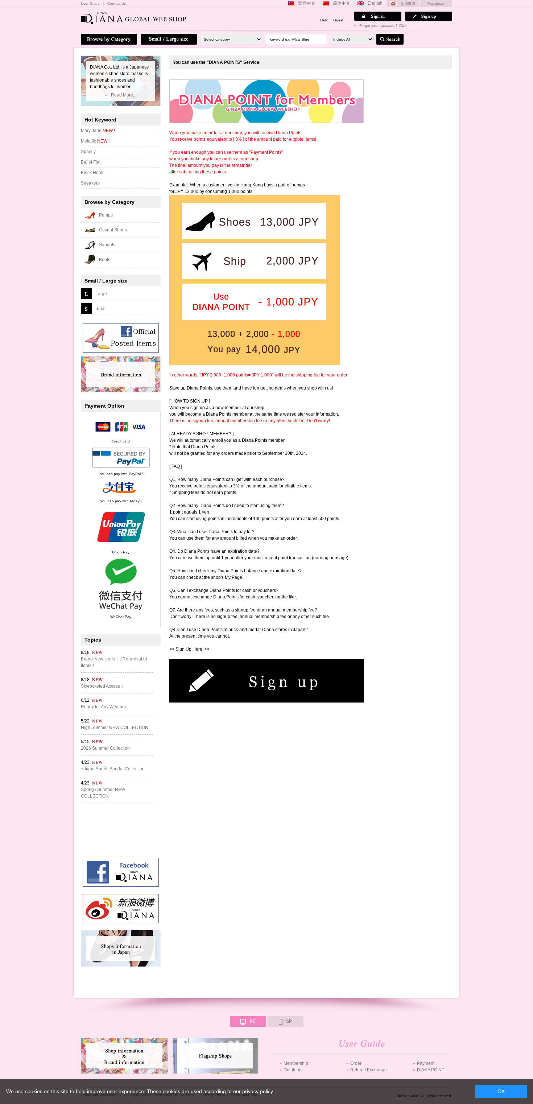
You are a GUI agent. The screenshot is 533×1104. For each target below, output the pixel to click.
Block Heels (92, 172)
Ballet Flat (90, 162)
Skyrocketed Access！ (102, 686)
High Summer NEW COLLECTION (114, 727)
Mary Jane (98, 130)
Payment (425, 1063)
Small (101, 308)
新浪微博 (408, 3)
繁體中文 (306, 3)
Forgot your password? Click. (383, 26)
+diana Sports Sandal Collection (113, 768)
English (375, 3)
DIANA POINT (430, 1069)
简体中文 (341, 3)
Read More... (123, 95)
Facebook (435, 3)
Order (355, 1063)
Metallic (95, 141)
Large (101, 293)
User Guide (90, 3)
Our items (293, 1069)
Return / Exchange (368, 1069)
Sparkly (88, 151)
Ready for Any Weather (103, 706)
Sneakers (90, 183)
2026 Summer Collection (105, 748)
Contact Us (116, 3)
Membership (296, 1063)
